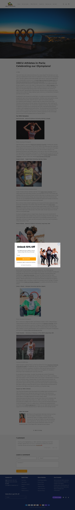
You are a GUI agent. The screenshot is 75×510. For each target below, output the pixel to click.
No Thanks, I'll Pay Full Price (26, 265)
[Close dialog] (59, 244)
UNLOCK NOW (26, 259)
